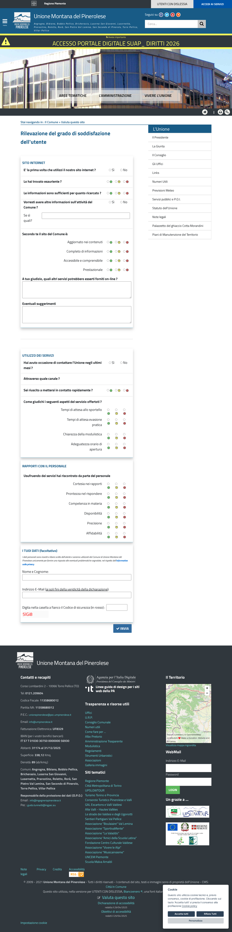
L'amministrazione (115, 95)
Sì (112, 169)
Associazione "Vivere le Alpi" (103, 847)
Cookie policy (189, 905)
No (124, 169)
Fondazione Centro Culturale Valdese (108, 842)
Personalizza (195, 920)
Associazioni (93, 760)
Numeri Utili (160, 181)
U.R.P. (89, 717)
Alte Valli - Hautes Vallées (101, 809)
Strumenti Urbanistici (98, 755)
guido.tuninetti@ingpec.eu (41, 805)
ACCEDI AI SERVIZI (212, 4)
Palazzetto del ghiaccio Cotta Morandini (176, 225)
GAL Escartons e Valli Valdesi (103, 804)
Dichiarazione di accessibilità (116, 903)
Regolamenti (93, 750)
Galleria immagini (96, 765)
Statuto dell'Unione (164, 208)
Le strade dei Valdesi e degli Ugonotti (108, 814)
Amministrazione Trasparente (104, 741)
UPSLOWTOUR (94, 790)
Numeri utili (92, 727)
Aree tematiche (73, 95)
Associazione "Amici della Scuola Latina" (111, 838)
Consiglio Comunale (98, 722)
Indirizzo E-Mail (176, 760)
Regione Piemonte (55, 3)
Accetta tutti (181, 913)
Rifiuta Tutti (210, 913)
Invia (124, 628)
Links (155, 172)
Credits (57, 869)
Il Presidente (160, 137)
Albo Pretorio (93, 736)
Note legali (159, 217)
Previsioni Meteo (163, 190)
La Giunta (158, 146)
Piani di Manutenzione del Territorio (174, 234)
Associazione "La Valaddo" (102, 833)
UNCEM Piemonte (96, 857)
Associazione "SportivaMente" (104, 828)
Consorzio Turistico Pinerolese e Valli (108, 800)
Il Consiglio (159, 155)
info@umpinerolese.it (40, 722)
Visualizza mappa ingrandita (181, 745)
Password (172, 774)
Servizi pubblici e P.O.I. (166, 199)
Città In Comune (116, 886)
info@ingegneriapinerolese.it (45, 800)
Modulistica (92, 746)
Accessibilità (77, 869)
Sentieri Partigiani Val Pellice (103, 819)
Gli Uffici (157, 164)
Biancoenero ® (133, 891)
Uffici (88, 712)
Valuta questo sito (118, 897)
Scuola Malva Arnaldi (98, 861)
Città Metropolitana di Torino (103, 785)
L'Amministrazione (113, 111)
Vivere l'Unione (158, 95)
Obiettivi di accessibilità (116, 911)
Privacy (41, 869)
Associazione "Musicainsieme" (104, 852)
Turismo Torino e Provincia (102, 795)
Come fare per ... (95, 731)
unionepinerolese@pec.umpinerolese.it (50, 715)
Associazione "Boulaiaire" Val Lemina (109, 823)
